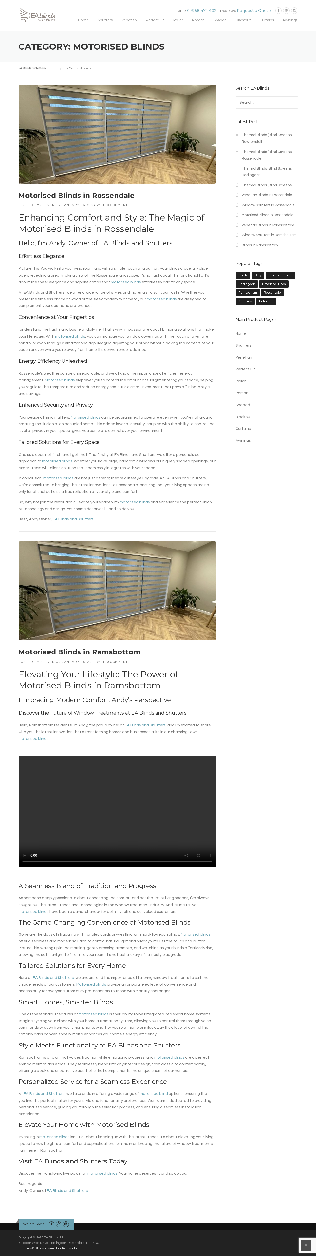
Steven (47, 205)
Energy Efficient (280, 275)
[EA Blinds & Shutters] (37, 15)
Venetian (129, 20)
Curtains (267, 20)
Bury (258, 275)
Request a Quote (254, 10)
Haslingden (246, 284)
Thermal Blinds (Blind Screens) (267, 185)
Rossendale (272, 292)
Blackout (243, 20)
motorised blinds (126, 282)
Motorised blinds (60, 380)
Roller (178, 20)
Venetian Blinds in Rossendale (267, 195)
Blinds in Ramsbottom (260, 245)
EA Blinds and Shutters (136, 243)
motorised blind (154, 1094)
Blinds (242, 275)
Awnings (290, 20)
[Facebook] (278, 10)
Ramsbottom (247, 292)
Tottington (266, 301)
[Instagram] (294, 10)
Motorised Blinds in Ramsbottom (79, 652)
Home (83, 20)
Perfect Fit (155, 20)
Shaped (220, 20)
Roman (198, 20)
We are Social (34, 1224)
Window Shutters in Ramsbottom (269, 235)
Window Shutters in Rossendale (268, 205)
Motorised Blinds (55, 685)
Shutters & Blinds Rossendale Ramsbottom (49, 1248)
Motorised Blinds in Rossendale (77, 195)
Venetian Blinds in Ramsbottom (268, 225)
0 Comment (117, 205)
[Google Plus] (286, 10)
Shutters (105, 20)
